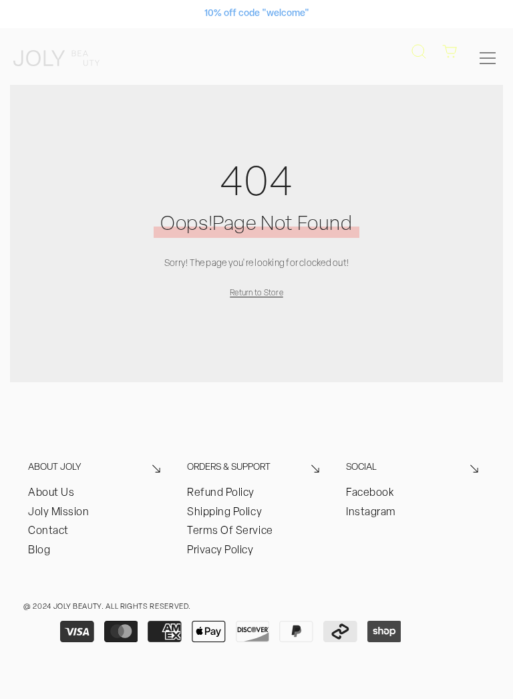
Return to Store (256, 293)
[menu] (488, 58)
